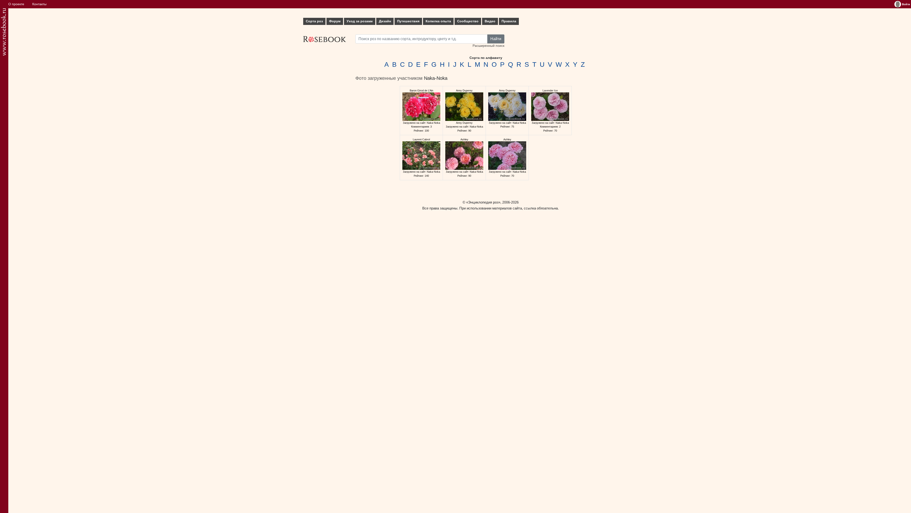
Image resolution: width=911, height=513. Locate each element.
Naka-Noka (435, 78)
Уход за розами (360, 21)
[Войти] (897, 4)
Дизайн (385, 21)
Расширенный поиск (488, 46)
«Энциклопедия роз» (483, 202)
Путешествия (408, 21)
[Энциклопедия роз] (3, 32)
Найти (495, 39)
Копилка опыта (438, 21)
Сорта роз (314, 21)
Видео (490, 21)
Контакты (39, 4)
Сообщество (468, 21)
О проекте (16, 4)
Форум (334, 21)
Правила (509, 21)
